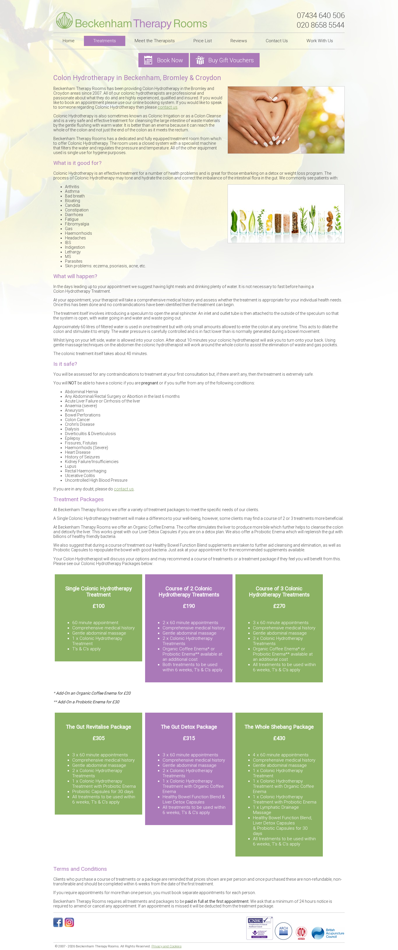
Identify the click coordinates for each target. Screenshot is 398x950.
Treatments (104, 40)
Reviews (238, 40)
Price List (202, 40)
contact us (167, 107)
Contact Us (277, 40)
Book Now (170, 59)
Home (69, 40)
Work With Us (320, 40)
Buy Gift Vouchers (231, 59)
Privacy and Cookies (167, 946)
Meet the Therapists (155, 40)
